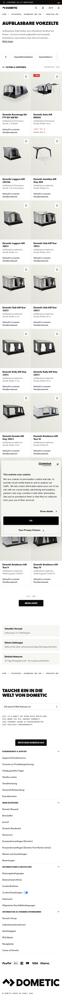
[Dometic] (10, 8)
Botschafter (7, 815)
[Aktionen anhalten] (4, 2)
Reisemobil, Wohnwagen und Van (26, 14)
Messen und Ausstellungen (14, 854)
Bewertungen (8, 860)
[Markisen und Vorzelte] (6, 57)
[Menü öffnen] (58, 8)
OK (31, 520)
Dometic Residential (20, 828)
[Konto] (42, 8)
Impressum (7, 899)
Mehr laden (31, 603)
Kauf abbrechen (9, 796)
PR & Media (16, 937)
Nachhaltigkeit (9, 931)
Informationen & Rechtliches (17, 867)
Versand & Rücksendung (13, 790)
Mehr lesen (7, 41)
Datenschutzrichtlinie (12, 879)
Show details (46, 511)
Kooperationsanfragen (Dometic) (17, 841)
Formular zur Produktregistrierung (18, 764)
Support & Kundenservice (14, 758)
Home (4, 14)
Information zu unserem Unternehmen (21, 912)
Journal (5, 822)
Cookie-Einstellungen (12, 892)
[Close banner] (58, 464)
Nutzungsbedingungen (13, 873)
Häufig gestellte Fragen (13, 770)
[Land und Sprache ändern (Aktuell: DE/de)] (58, 2)
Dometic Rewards (10, 809)
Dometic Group (18, 918)
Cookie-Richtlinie (10, 886)
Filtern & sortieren (16, 67)
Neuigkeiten (17, 943)
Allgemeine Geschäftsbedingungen (18, 905)
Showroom (7, 835)
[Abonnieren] (57, 706)
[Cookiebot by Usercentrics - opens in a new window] (39, 464)
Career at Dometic (19, 950)
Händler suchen (9, 777)
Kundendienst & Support (14, 751)
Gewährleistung (9, 783)
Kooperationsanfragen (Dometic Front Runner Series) (26, 847)
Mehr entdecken (10, 803)
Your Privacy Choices (29, 530)
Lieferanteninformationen (14, 924)
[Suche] (35, 8)
